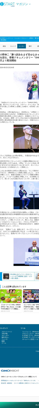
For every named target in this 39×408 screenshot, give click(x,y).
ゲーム (4, 343)
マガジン (24, 38)
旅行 (30, 46)
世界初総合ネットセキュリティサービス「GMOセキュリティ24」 (18, 380)
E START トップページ (6, 38)
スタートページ (7, 332)
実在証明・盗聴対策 (6, 383)
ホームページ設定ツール (30, 339)
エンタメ (17, 38)
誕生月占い (5, 337)
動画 (3, 341)
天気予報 (4, 333)
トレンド (13, 46)
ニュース (4, 339)
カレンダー (5, 335)
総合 (4, 46)
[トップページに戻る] (8, 4)
